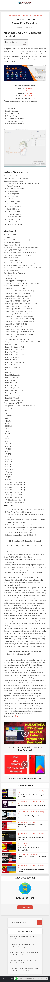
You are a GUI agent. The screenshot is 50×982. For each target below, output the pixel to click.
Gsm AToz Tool (30, 27)
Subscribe (28, 88)
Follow (28, 91)
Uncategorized (22, 846)
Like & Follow (29, 96)
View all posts (25, 907)
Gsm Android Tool (14, 16)
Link (33, 98)
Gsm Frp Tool (37, 16)
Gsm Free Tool (27, 16)
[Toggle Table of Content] (23, 43)
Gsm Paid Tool (34, 855)
